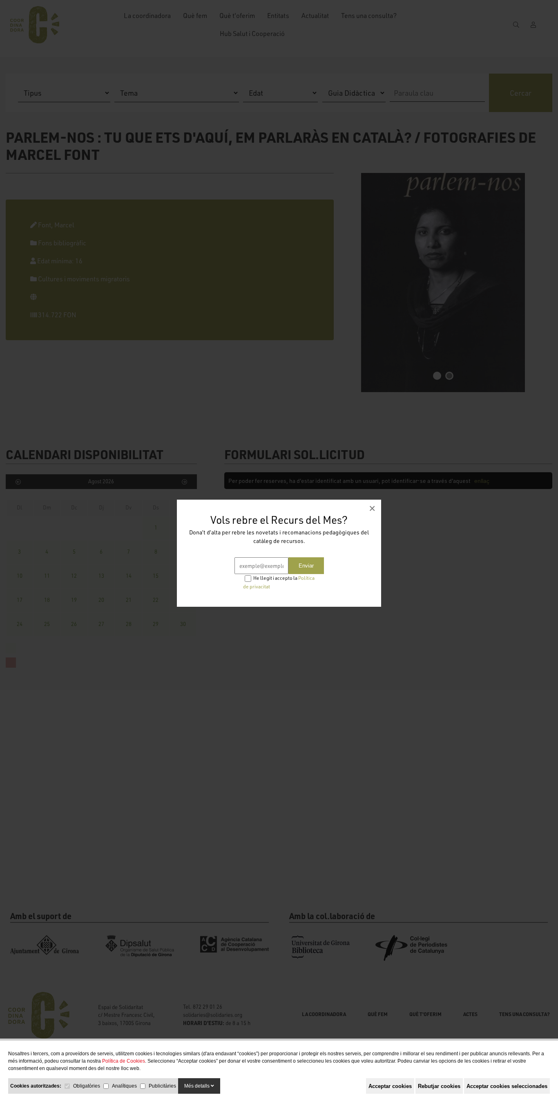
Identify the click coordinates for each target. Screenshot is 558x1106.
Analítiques (124, 1086)
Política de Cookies (123, 1061)
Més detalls (197, 1086)
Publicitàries (162, 1086)
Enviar (306, 566)
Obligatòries (86, 1086)
